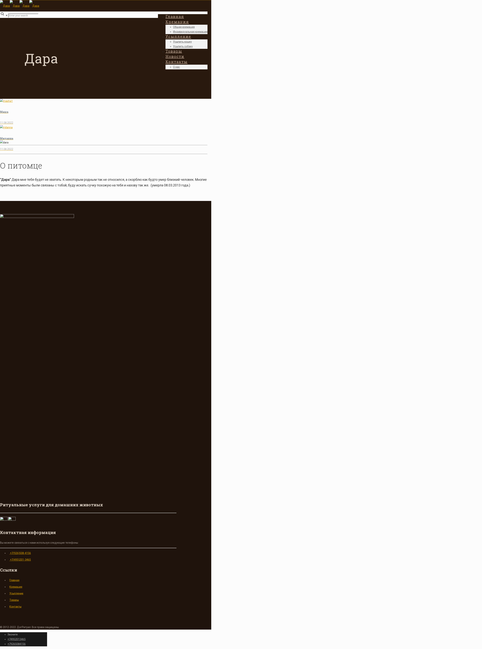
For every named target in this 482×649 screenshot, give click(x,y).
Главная (14, 580)
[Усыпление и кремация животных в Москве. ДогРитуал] (19, 5)
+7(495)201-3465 (20, 559)
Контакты (15, 606)
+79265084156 (17, 643)
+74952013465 (17, 639)
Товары (14, 599)
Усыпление (16, 593)
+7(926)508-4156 (20, 553)
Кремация (15, 586)
